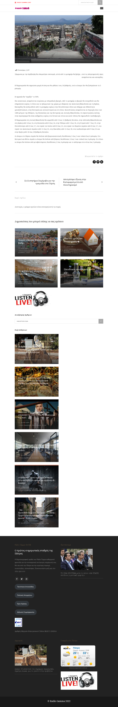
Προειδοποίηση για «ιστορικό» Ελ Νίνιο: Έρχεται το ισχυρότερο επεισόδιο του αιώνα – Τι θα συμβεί (36, 515)
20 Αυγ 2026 (70, 246)
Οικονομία (82, 251)
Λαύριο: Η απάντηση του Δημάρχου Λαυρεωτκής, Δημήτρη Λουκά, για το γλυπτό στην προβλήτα (35, 349)
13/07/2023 (67, 580)
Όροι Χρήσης (22, 604)
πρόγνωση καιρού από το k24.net (78, 668)
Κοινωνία (74, 251)
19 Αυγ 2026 (69, 277)
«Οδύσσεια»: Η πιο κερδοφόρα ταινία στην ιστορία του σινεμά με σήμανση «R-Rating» (36, 480)
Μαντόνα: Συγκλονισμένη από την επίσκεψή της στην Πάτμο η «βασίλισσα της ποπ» (36, 415)
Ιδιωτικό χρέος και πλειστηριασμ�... (73, 240)
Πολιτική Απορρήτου (24, 595)
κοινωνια (21, 252)
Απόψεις (80, 249)
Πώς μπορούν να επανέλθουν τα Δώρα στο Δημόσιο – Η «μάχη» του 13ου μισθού (36, 447)
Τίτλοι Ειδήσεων (24, 251)
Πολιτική (67, 252)
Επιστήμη (34, 251)
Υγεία (28, 252)
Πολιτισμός (36, 360)
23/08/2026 (25, 357)
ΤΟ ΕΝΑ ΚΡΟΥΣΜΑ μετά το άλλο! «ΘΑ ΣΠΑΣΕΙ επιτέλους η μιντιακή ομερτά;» (80, 574)
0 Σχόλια (51, 248)
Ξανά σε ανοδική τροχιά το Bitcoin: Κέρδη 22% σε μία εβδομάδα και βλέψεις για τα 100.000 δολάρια (34, 380)
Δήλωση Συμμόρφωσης (25, 612)
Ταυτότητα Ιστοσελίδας (25, 587)
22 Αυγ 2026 (24, 248)
